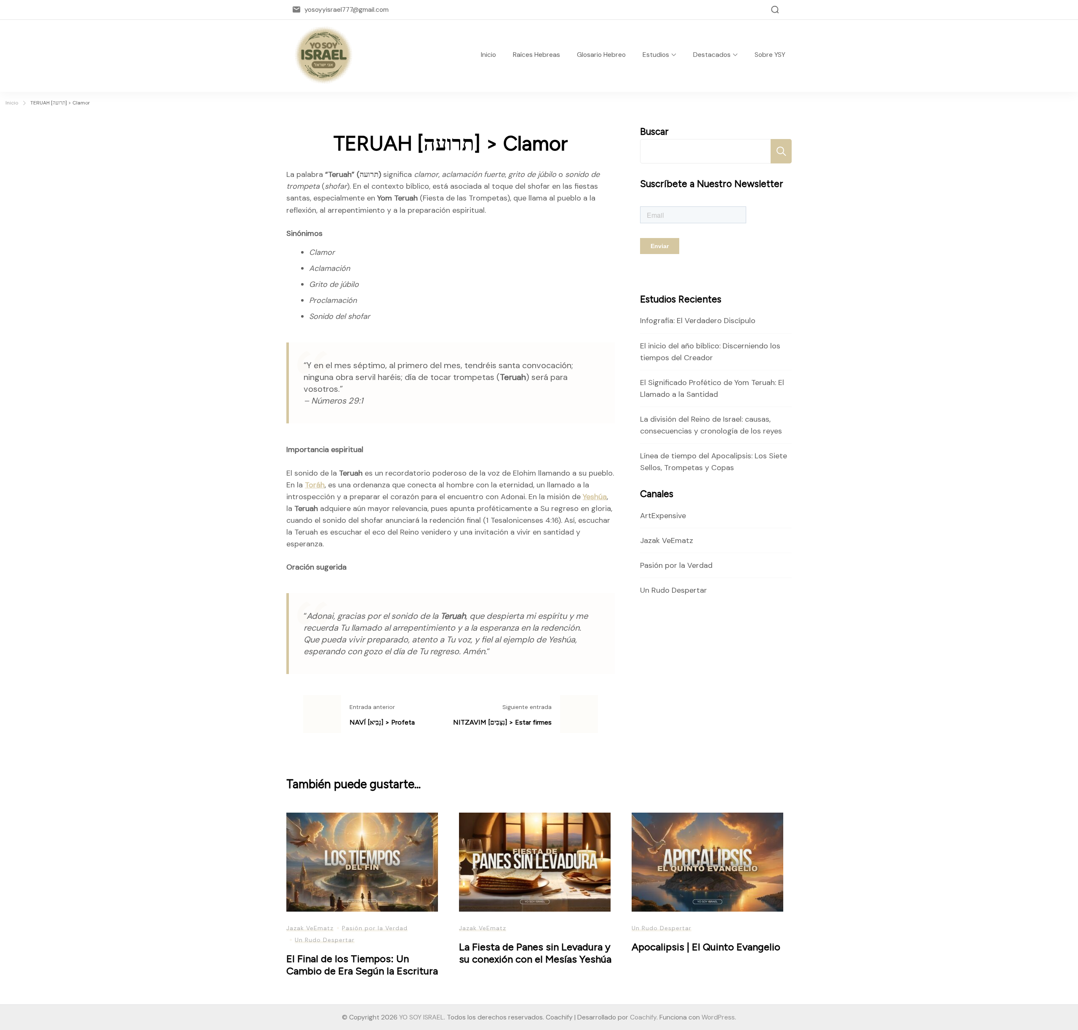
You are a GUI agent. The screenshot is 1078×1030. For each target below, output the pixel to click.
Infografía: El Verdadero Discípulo (697, 321)
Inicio (488, 54)
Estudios (656, 54)
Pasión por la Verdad (676, 565)
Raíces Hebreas (536, 54)
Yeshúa (595, 497)
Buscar (654, 131)
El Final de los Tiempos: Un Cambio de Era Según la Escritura (362, 964)
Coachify (643, 1017)
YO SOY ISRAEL (421, 1017)
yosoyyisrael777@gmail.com (346, 9)
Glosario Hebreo (601, 54)
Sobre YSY (770, 54)
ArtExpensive (663, 516)
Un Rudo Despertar (673, 590)
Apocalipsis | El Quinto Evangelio (706, 947)
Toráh (315, 485)
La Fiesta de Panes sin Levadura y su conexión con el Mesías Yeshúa (535, 953)
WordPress (718, 1017)
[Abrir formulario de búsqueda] (775, 9)
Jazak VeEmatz (666, 540)
